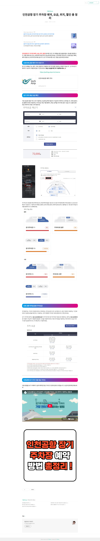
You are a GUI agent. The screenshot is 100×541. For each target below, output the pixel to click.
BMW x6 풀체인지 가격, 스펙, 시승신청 (57, 504)
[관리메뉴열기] (98, 2)
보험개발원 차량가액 (25, 502)
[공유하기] (26, 490)
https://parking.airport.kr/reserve (50, 72)
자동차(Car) (50, 11)
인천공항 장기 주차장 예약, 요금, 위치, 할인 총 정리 (50, 16)
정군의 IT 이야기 (28, 521)
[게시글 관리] (28, 490)
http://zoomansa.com (28, 41)
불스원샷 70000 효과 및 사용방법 (28, 504)
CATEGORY (91, 2)
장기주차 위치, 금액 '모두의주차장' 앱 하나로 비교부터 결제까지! (38, 36)
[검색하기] (86, 3)
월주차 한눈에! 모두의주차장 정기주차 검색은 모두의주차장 (39, 34)
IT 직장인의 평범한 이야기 (29, 523)
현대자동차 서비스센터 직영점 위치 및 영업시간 (59, 502)
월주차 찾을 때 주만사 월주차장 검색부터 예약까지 (36, 44)
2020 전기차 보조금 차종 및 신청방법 (28, 506)
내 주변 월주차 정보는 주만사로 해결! (32, 45)
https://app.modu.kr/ (28, 32)
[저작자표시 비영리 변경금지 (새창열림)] (37, 489)
